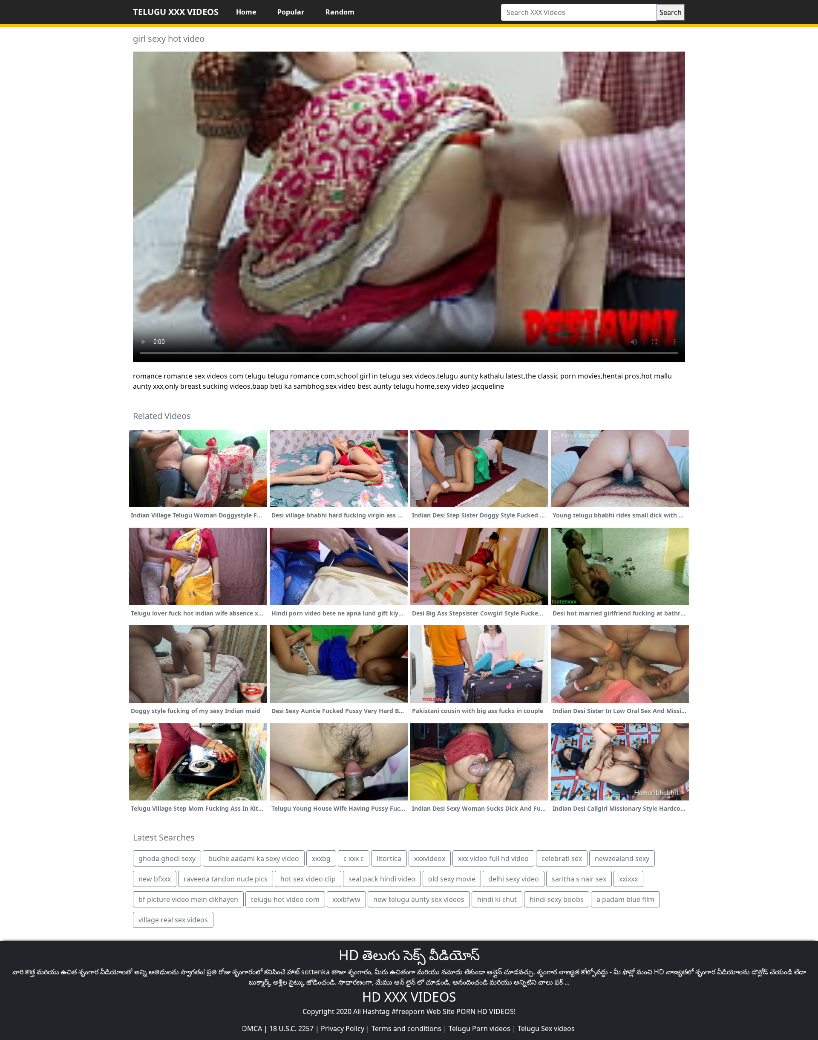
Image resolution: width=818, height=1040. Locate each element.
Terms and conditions (406, 1028)
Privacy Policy (342, 1028)
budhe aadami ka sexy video (253, 858)
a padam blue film (625, 899)
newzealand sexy (622, 858)
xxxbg (321, 858)
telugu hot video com (285, 899)
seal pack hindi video (382, 879)
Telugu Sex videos (546, 1028)
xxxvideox (429, 858)
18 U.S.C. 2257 (291, 1028)
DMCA (252, 1028)
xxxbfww (346, 899)
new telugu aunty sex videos (418, 899)
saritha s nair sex (579, 879)
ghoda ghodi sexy (167, 858)
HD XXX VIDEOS (409, 996)
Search (671, 12)
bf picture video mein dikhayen (188, 899)
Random (339, 12)
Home (246, 12)
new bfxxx (154, 879)
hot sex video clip (308, 879)
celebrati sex (561, 858)
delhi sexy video (513, 879)
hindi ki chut (497, 899)
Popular (290, 12)
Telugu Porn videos (479, 1028)
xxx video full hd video (493, 858)
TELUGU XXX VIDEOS (176, 11)
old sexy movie (451, 879)
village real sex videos (173, 919)
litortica (389, 858)
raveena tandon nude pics (226, 879)
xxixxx (628, 879)
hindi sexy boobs (557, 899)
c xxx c (353, 858)
